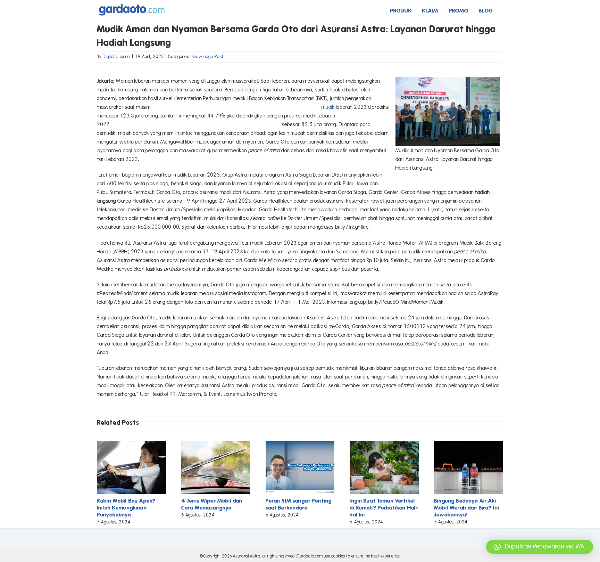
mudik (328, 107)
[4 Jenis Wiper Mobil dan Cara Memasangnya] (215, 444)
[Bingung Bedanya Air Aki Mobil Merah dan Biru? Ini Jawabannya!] (468, 444)
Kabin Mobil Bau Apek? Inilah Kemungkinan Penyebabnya (126, 507)
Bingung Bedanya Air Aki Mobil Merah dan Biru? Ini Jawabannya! (466, 507)
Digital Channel (117, 56)
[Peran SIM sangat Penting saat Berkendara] (300, 444)
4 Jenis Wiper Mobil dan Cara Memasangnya (211, 504)
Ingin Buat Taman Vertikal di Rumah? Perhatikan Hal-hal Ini (384, 507)
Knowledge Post (207, 56)
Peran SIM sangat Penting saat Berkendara (299, 504)
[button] (539, 547)
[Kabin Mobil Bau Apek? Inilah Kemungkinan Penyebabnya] (131, 444)
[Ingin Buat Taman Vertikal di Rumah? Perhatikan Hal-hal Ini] (384, 444)
